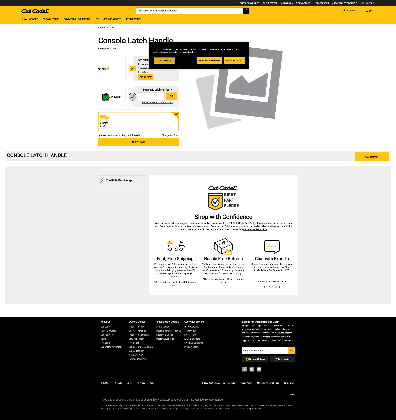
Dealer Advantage (165, 339)
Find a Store (303, 3)
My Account (190, 335)
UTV (97, 19)
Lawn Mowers (30, 19)
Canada (118, 383)
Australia (141, 383)
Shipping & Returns (193, 343)
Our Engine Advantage (112, 347)
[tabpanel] (239, 85)
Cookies (291, 395)
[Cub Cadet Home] (35, 10)
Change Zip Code (170, 135)
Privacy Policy (284, 333)
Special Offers (108, 335)
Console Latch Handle (107, 27)
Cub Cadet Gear (136, 351)
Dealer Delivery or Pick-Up (168, 331)
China (151, 383)
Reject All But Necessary (209, 60)
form (268, 337)
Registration (322, 3)
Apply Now (146, 77)
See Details (143, 72)
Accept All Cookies (234, 60)
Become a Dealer (164, 335)
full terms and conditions (255, 229)
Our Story (105, 326)
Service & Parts (112, 19)
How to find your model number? (157, 102)
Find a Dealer (162, 326)
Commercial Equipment (77, 19)
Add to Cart (138, 142)
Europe (129, 383)
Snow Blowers (51, 19)
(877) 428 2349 (191, 326)
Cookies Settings (164, 60)
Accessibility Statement (345, 3)
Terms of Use (289, 383)
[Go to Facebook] (244, 370)
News (103, 339)
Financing (288, 3)
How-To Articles (108, 331)
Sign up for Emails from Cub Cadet (268, 331)
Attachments (133, 19)
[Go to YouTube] (259, 370)
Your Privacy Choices (270, 383)
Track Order (190, 331)
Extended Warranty (249, 3)
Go (171, 96)
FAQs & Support (192, 339)
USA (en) (368, 3)
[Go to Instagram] (252, 370)
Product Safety (191, 347)
